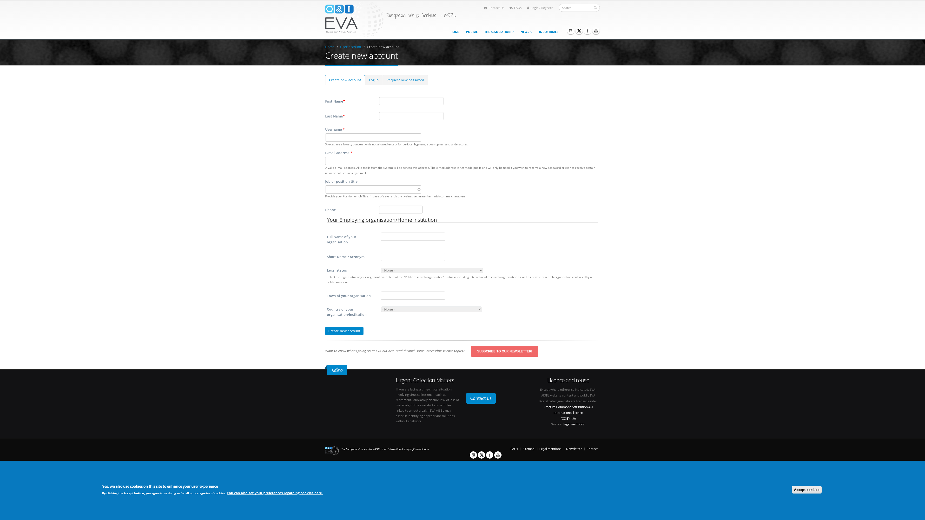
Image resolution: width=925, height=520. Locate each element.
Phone (330, 210)
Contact (592, 449)
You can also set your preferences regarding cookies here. (275, 492)
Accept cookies (806, 490)
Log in (374, 80)
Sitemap (529, 449)
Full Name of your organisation (341, 239)
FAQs (518, 8)
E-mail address (338, 152)
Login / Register (542, 8)
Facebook (587, 30)
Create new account (383, 47)
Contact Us (496, 8)
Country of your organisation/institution (347, 312)
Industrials (548, 32)
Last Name (335, 116)
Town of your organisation (349, 295)
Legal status (337, 270)
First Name (335, 101)
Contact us (481, 398)
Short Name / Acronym (345, 256)
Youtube (596, 30)
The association (497, 32)
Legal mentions (550, 449)
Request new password (405, 80)
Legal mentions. (574, 424)
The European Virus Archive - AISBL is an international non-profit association (385, 449)
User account (350, 47)
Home (454, 32)
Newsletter (574, 449)
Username (335, 129)
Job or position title (341, 181)
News (525, 32)
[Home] (354, 19)
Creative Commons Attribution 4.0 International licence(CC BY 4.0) (568, 413)
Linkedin (570, 30)
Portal (472, 32)
